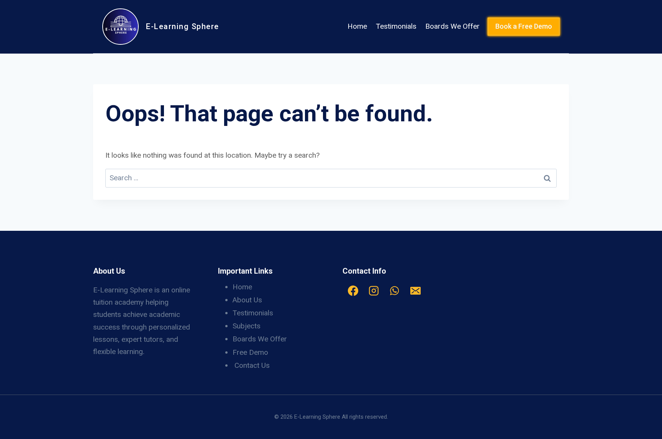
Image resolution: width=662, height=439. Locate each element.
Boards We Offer (452, 26)
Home (357, 26)
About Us (247, 299)
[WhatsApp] (394, 291)
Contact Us (252, 365)
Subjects (247, 325)
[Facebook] (352, 291)
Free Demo (250, 352)
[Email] (415, 291)
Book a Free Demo (523, 26)
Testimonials (396, 26)
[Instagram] (373, 291)
